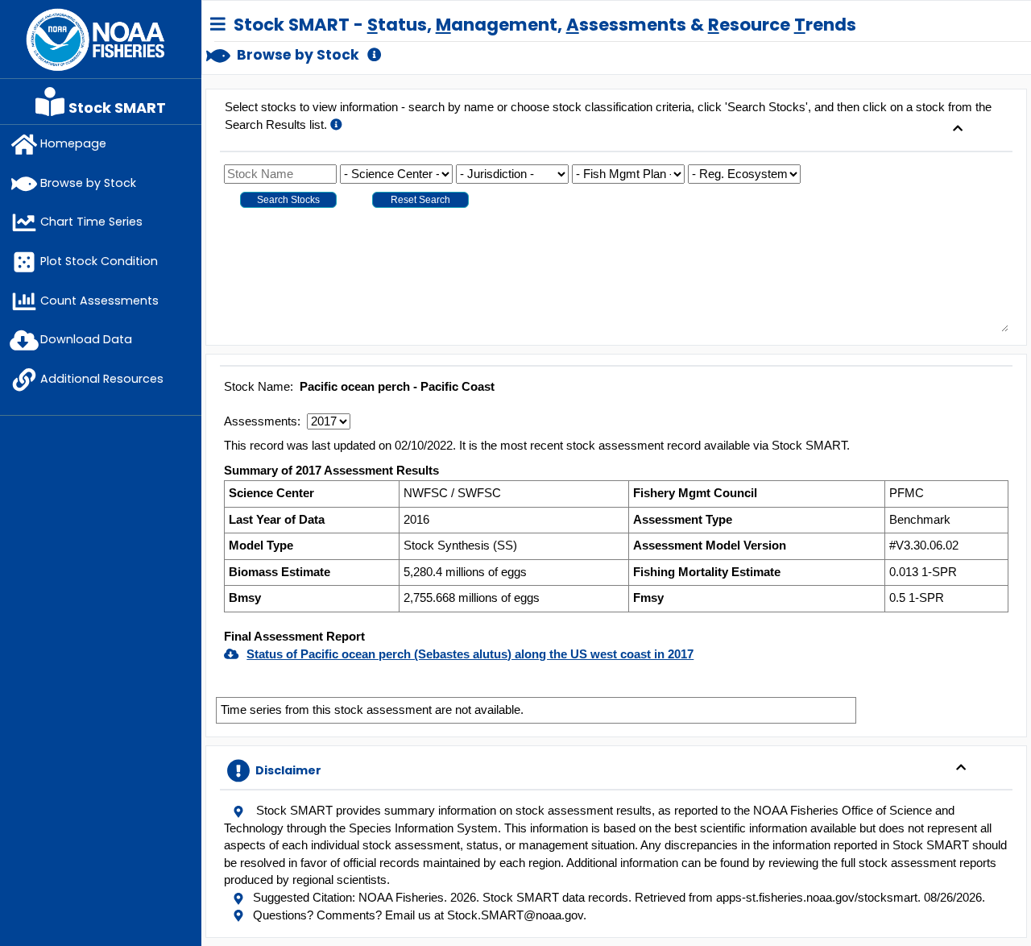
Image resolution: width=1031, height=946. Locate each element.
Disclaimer (287, 770)
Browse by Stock (88, 183)
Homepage (73, 143)
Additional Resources (102, 379)
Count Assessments (99, 301)
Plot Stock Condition (99, 261)
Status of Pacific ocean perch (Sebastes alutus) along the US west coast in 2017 (470, 654)
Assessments (260, 421)
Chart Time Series (91, 222)
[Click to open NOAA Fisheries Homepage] (96, 38)
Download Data (86, 339)
